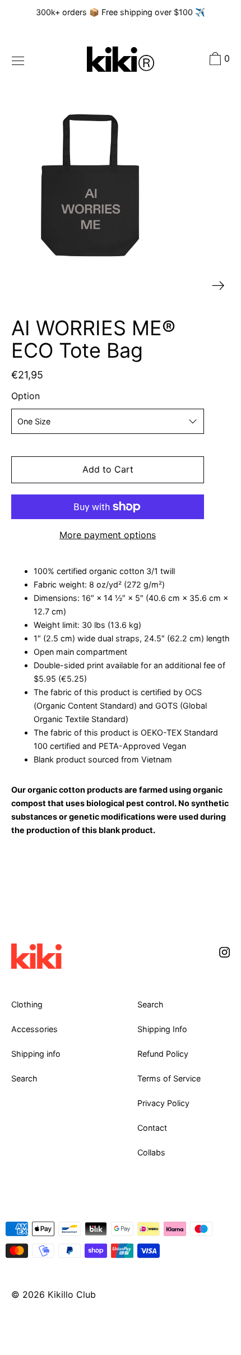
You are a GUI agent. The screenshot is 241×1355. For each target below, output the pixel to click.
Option (25, 395)
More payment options (107, 534)
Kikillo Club (72, 1294)
